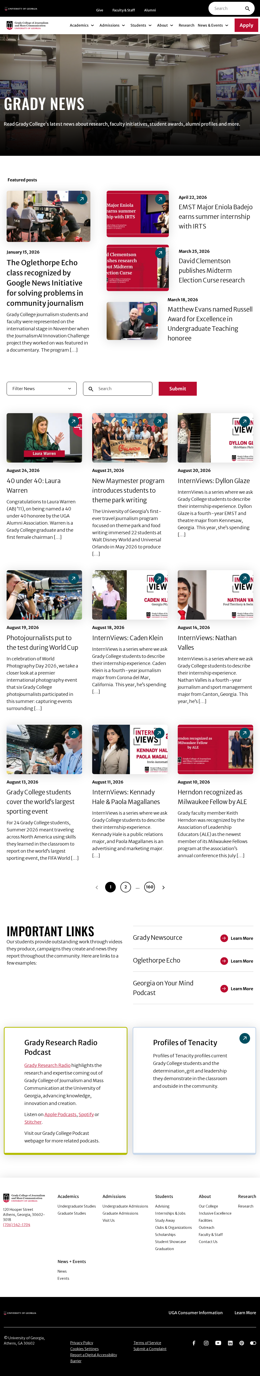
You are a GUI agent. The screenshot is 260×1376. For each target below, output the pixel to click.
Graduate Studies (72, 1213)
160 (149, 886)
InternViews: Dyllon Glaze (214, 481)
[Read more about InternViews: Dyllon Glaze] (215, 438)
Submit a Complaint (150, 1349)
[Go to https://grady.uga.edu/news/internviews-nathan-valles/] (244, 578)
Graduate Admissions (120, 1213)
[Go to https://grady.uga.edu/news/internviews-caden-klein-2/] (159, 578)
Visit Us (109, 1220)
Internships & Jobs (170, 1213)
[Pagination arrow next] (163, 887)
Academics (79, 25)
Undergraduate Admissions (125, 1206)
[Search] (247, 8)
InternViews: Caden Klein (127, 638)
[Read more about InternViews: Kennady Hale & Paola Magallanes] (130, 749)
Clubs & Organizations (173, 1227)
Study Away (165, 1220)
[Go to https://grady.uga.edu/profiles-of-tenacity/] (244, 1038)
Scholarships (165, 1234)
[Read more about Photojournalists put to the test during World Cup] (44, 595)
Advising (162, 1206)
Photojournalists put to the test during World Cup (42, 643)
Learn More (245, 1312)
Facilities (206, 1220)
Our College (208, 1206)
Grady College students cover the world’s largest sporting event (41, 801)
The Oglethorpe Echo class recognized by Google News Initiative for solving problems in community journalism (45, 283)
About (162, 25)
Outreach (206, 1227)
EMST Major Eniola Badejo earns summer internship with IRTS (216, 216)
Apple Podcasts (60, 1114)
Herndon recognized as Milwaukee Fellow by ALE (212, 797)
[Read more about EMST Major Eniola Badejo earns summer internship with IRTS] (138, 214)
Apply (246, 25)
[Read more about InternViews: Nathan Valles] (215, 595)
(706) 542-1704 (16, 1224)
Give (99, 10)
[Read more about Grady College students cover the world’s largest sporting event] (44, 749)
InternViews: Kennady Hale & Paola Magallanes (126, 797)
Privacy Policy (81, 1343)
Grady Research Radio (47, 1065)
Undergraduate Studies (77, 1206)
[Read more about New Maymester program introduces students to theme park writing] (130, 438)
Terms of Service (147, 1343)
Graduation (164, 1249)
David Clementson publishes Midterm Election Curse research (212, 270)
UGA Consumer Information (196, 1312)
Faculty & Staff (123, 10)
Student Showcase (170, 1241)
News (62, 1271)
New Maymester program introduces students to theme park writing (128, 490)
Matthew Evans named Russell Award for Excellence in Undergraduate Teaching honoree (210, 323)
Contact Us (208, 1241)
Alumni (150, 10)
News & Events (210, 25)
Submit (177, 389)
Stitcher (33, 1122)
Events (63, 1278)
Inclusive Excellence (215, 1213)
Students (138, 25)
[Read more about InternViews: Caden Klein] (130, 595)
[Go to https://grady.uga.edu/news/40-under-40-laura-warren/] (73, 421)
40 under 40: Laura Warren (34, 485)
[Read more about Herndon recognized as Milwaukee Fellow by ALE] (215, 749)
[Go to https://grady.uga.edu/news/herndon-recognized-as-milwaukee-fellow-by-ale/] (244, 733)
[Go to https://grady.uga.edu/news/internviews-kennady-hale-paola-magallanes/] (159, 733)
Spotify (86, 1114)
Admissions (110, 25)
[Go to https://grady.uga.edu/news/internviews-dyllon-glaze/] (244, 421)
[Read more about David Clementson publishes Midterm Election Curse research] (138, 268)
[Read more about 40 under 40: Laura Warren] (44, 438)
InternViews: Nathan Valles (207, 643)
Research (186, 25)
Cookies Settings (84, 1349)
